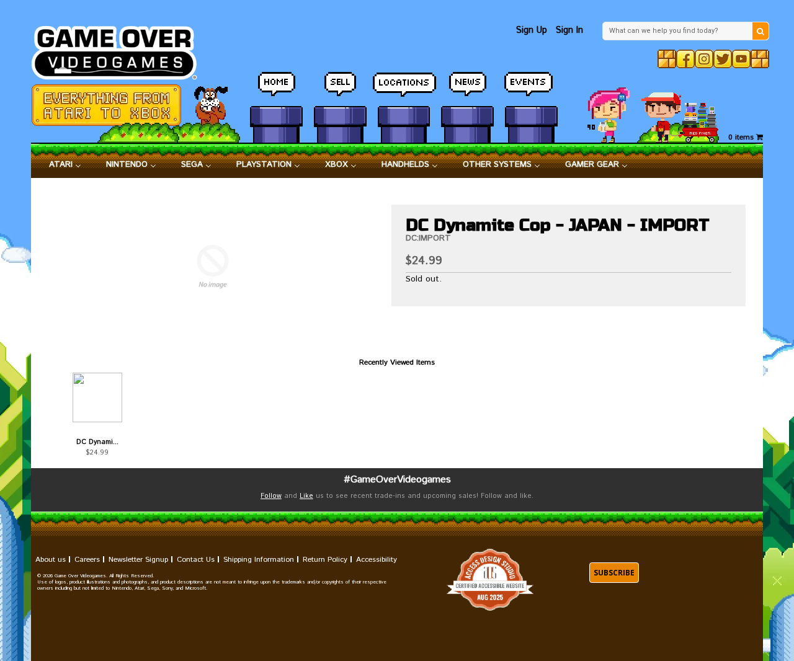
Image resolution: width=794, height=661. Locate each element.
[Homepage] (121, 49)
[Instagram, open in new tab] (704, 59)
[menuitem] (65, 165)
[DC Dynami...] (97, 397)
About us (50, 559)
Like (306, 496)
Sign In (569, 30)
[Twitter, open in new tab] (722, 59)
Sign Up (531, 30)
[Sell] (340, 89)
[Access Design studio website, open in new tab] (490, 580)
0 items (742, 137)
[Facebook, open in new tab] (685, 59)
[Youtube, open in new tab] (741, 59)
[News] (467, 89)
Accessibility (376, 559)
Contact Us (196, 559)
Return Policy (325, 559)
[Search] (760, 31)
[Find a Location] (404, 89)
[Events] (531, 89)
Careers (87, 559)
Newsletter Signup (138, 559)
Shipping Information (258, 559)
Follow (271, 496)
